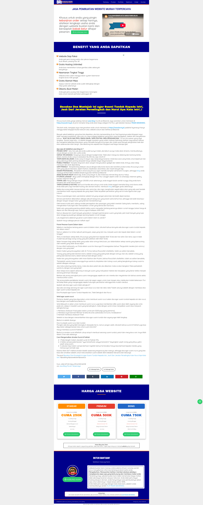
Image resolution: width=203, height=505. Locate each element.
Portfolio (120, 2)
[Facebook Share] (78, 377)
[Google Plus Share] (93, 377)
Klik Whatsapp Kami (80, 32)
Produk (113, 2)
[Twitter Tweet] (64, 377)
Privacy (70, 501)
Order (136, 2)
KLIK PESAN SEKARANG (115, 486)
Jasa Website (142, 501)
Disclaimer (75, 501)
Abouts (65, 501)
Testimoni (129, 2)
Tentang (105, 2)
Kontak (143, 2)
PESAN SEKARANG (72, 434)
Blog (83, 501)
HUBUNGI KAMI (73, 479)
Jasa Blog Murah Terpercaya (70, 366)
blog (138, 171)
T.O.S (80, 501)
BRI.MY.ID (60, 501)
